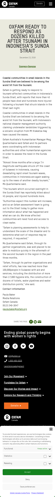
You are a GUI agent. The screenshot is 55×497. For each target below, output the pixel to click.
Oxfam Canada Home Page (9, 4)
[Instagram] (7, 348)
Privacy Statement (37, 493)
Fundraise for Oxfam (14, 383)
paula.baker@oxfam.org (15, 309)
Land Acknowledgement (14, 366)
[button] (51, 429)
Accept (27, 472)
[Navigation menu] (50, 4)
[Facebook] (15, 348)
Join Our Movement (14, 376)
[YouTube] (31, 348)
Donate (39, 4)
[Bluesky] (23, 348)
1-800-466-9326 (15, 361)
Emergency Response (27, 66)
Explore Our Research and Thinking (22, 395)
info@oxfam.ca (14, 356)
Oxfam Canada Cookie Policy (20, 493)
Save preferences (27, 487)
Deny (27, 479)
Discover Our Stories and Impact (21, 389)
